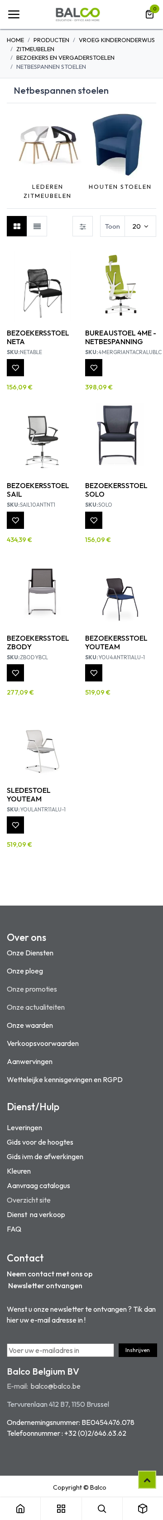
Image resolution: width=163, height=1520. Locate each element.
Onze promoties (32, 988)
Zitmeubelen (35, 49)
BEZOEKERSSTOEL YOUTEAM (116, 642)
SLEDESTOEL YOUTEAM (29, 794)
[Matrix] (17, 226)
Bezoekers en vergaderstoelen (65, 57)
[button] (18, 155)
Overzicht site (29, 1199)
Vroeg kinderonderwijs (117, 39)
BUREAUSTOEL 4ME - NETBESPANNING (120, 337)
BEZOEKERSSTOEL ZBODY (38, 642)
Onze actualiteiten (36, 1007)
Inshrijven (137, 1350)
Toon (112, 226)
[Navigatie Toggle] (13, 14)
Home (15, 39)
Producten (51, 39)
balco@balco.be (56, 1386)
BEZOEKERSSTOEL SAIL (38, 490)
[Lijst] (37, 226)
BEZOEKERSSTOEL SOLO (116, 490)
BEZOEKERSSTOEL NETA (38, 337)
